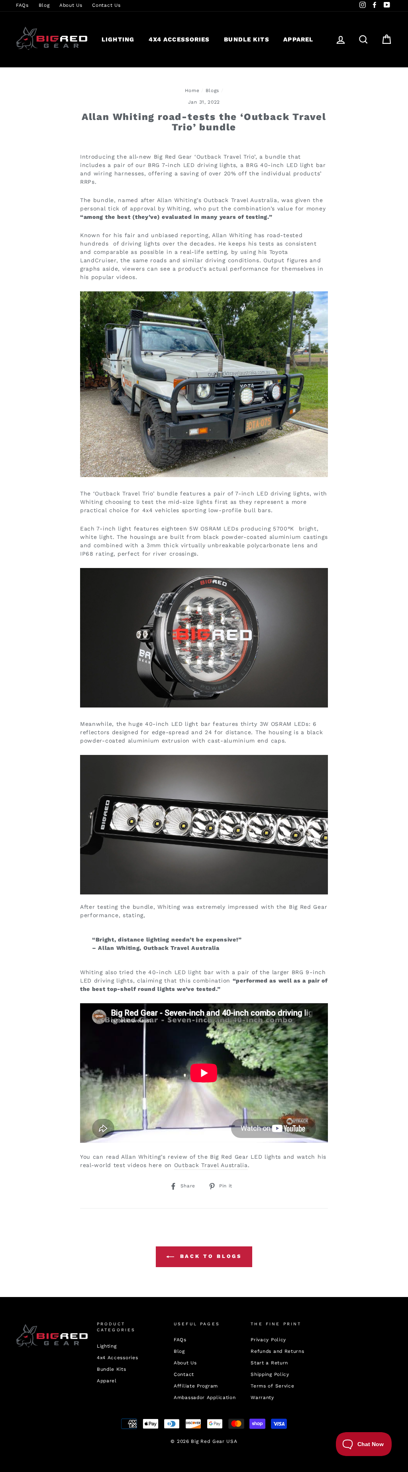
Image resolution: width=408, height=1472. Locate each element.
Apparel (298, 39)
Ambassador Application (204, 1397)
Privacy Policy (268, 1339)
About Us (70, 5)
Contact (184, 1374)
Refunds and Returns (277, 1351)
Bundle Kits (246, 39)
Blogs (213, 90)
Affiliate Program (196, 1386)
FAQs (22, 5)
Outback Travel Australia (211, 1165)
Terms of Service (272, 1386)
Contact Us (106, 5)
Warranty (262, 1397)
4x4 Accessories (179, 39)
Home (192, 90)
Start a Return (269, 1363)
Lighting (118, 39)
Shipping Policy (270, 1374)
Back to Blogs (209, 1256)
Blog (44, 5)
